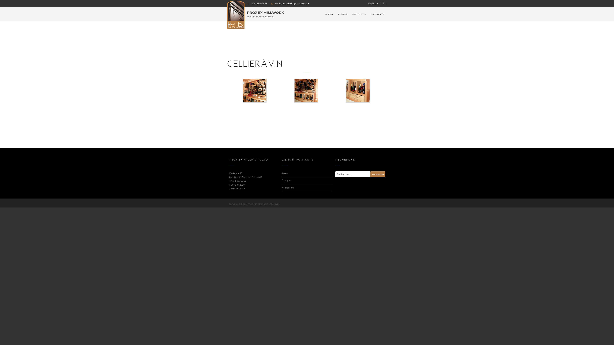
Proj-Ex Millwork (265, 13)
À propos (343, 14)
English (373, 3)
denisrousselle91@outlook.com (292, 3)
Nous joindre (377, 14)
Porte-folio (359, 14)
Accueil (329, 14)
